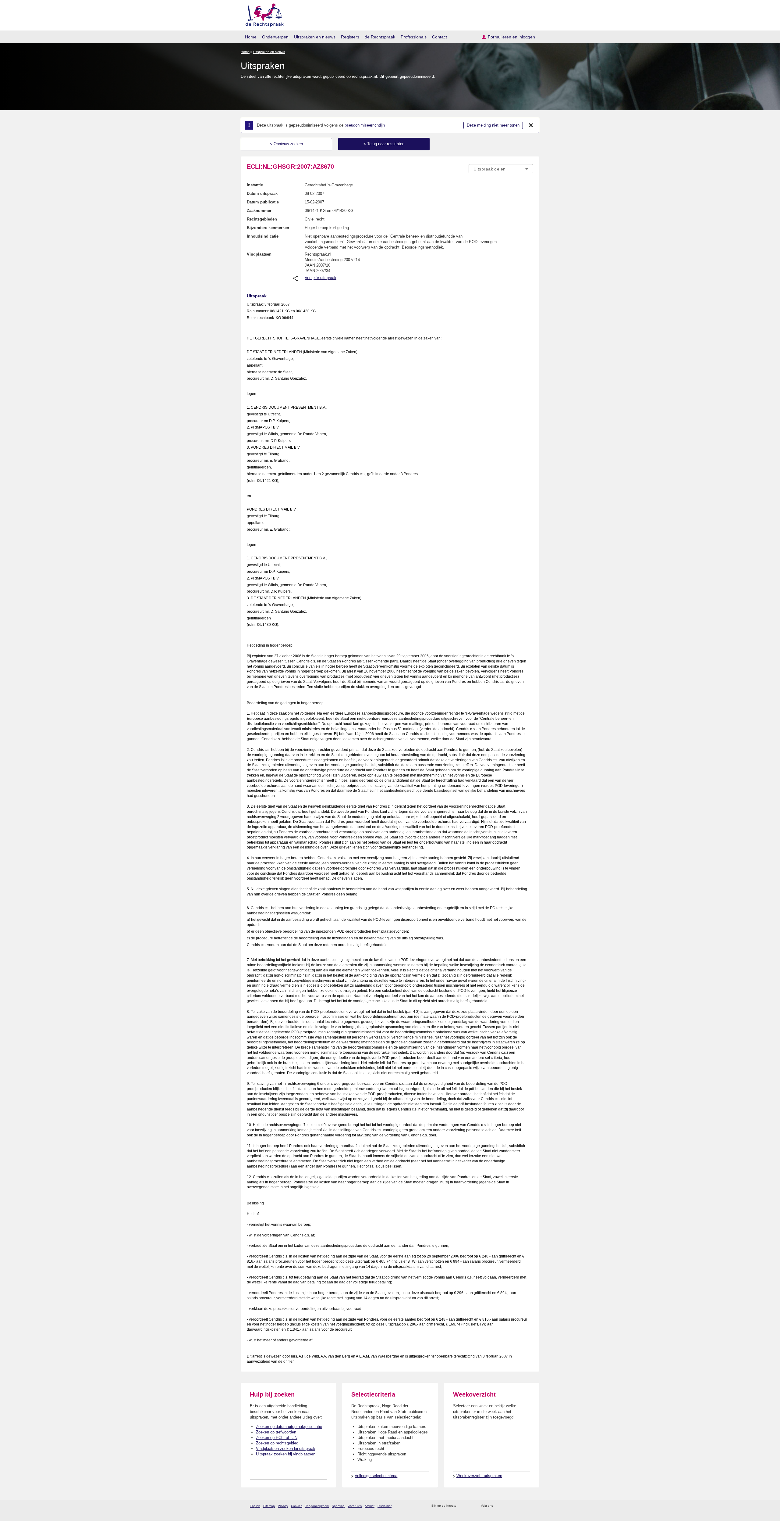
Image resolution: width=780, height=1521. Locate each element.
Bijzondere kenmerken (268, 227)
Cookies (296, 1506)
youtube (530, 1506)
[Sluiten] (531, 125)
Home (251, 36)
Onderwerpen (275, 36)
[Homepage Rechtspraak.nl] (262, 14)
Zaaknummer (259, 210)
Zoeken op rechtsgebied (277, 1443)
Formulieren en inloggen (511, 36)
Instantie (255, 185)
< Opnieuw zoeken (286, 144)
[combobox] (500, 168)
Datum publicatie (263, 202)
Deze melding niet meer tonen (493, 125)
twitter (498, 1506)
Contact (439, 36)
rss (462, 1506)
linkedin (522, 1506)
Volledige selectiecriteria (376, 1475)
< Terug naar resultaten (383, 144)
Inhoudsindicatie (262, 236)
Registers (350, 36)
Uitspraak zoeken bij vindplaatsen (285, 1454)
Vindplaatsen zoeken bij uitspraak (285, 1448)
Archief (369, 1506)
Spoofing (338, 1506)
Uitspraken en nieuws (314, 36)
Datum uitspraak (262, 193)
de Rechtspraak (380, 36)
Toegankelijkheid (317, 1506)
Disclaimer (385, 1506)
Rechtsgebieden (262, 219)
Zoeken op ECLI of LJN (276, 1437)
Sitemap (269, 1506)
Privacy (283, 1506)
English (255, 1506)
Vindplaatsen (259, 254)
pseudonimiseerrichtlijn (365, 125)
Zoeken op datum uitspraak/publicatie (289, 1426)
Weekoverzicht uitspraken (479, 1475)
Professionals (414, 36)
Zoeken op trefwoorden (276, 1432)
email (470, 1506)
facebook (506, 1506)
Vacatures (355, 1506)
